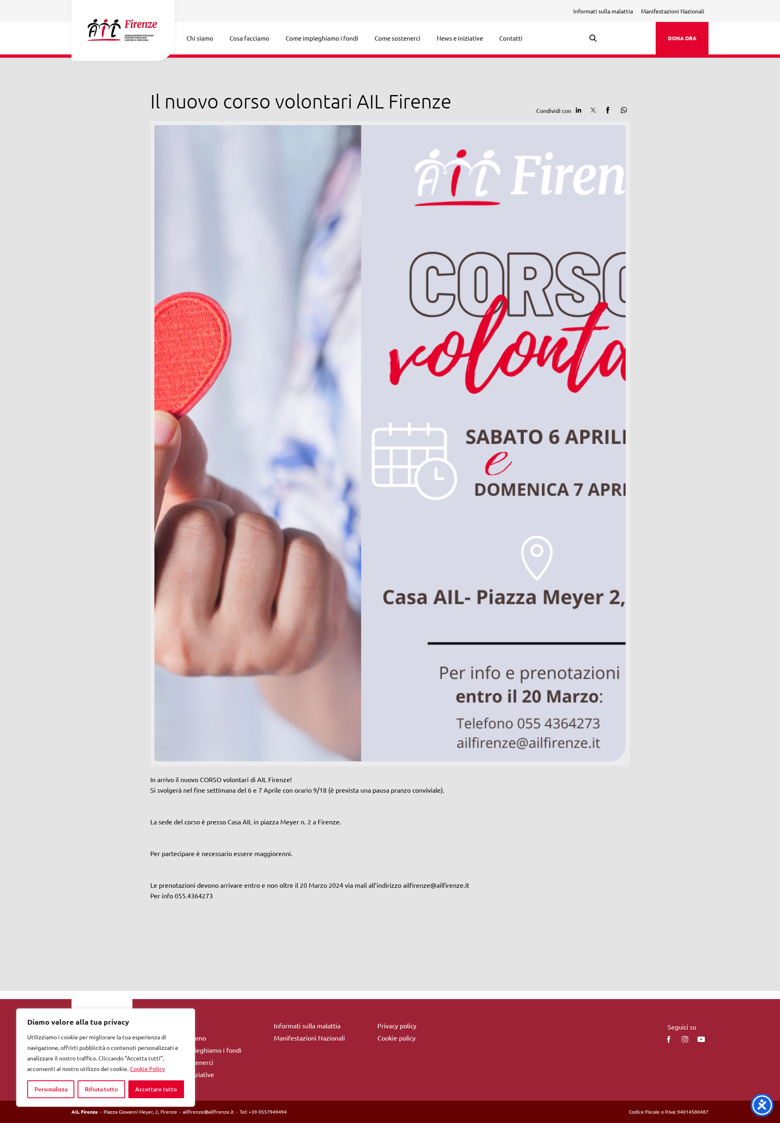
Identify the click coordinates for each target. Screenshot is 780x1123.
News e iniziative (460, 38)
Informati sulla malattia (603, 11)
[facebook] (668, 1039)
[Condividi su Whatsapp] (622, 110)
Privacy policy (396, 1025)
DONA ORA (682, 38)
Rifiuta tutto (101, 1089)
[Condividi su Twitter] (593, 110)
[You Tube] (701, 1039)
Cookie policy (396, 1038)
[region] (105, 1057)
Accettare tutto (156, 1089)
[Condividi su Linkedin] (578, 110)
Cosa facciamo (249, 38)
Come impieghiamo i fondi (322, 38)
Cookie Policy (147, 1068)
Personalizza (51, 1089)
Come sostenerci (397, 38)
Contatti (510, 38)
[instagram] (685, 1039)
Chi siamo (199, 38)
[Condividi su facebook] (607, 110)
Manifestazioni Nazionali (672, 11)
